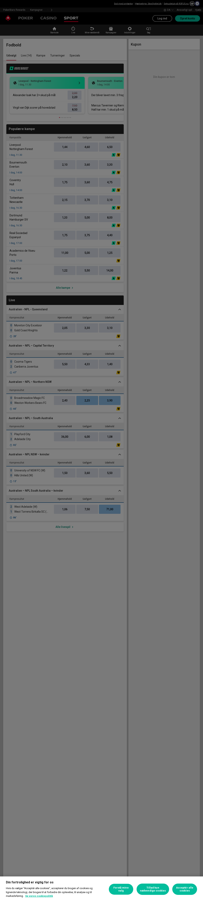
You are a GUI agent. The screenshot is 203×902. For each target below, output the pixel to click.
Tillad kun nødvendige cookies (153, 889)
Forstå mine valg (120, 889)
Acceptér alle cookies (184, 889)
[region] (101, 889)
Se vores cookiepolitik (39, 895)
